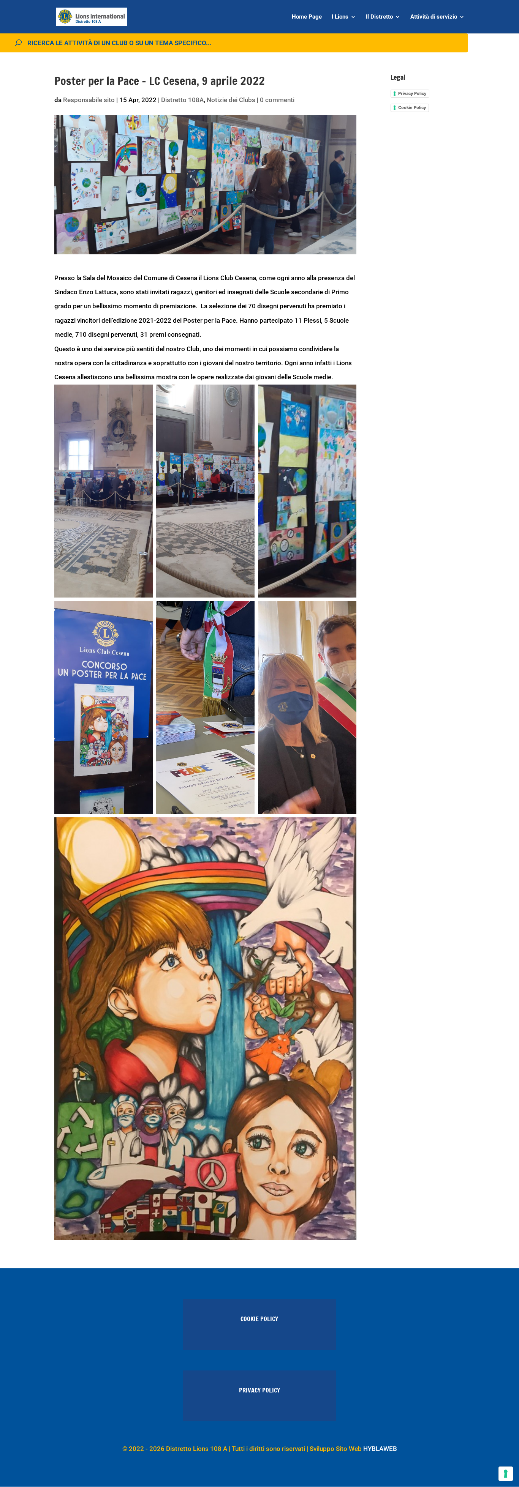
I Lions (340, 17)
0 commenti (277, 100)
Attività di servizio (433, 17)
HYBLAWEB (380, 1448)
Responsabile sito (89, 100)
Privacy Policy (412, 93)
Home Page (307, 17)
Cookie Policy (412, 107)
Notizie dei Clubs (231, 100)
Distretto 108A (182, 100)
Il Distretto (379, 17)
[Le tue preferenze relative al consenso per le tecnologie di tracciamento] (505, 1474)
